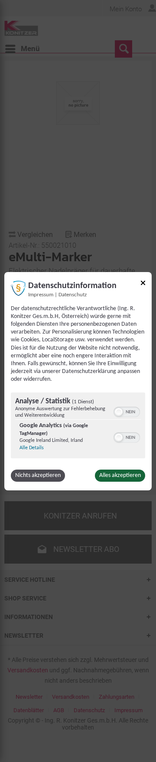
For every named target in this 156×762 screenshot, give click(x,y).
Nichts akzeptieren (38, 475)
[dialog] (78, 381)
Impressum (40, 294)
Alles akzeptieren (120, 475)
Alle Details (32, 448)
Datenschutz (72, 294)
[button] (119, 412)
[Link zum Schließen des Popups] (143, 284)
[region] (78, 426)
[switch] (127, 411)
